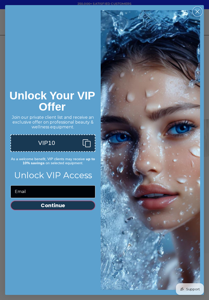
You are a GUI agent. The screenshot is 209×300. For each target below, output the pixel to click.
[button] (52, 143)
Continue (53, 205)
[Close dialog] (197, 11)
